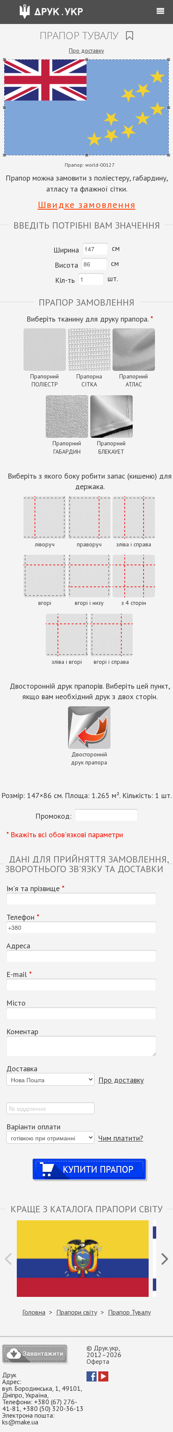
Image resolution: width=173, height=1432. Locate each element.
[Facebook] (91, 1379)
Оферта (97, 1361)
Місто (16, 1003)
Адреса (18, 946)
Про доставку (86, 50)
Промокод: (53, 816)
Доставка (21, 1069)
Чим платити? (120, 1138)
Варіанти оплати (33, 1127)
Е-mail (19, 974)
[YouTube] (103, 1379)
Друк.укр (106, 1348)
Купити (89, 1161)
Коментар (22, 1031)
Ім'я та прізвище (35, 888)
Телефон (22, 917)
